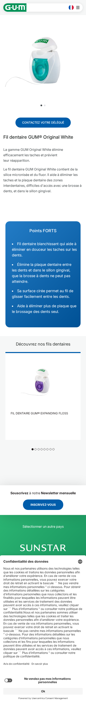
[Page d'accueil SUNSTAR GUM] (15, 7)
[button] (41, 105)
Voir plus (40, 424)
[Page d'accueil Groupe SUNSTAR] (43, 548)
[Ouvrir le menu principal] (79, 7)
